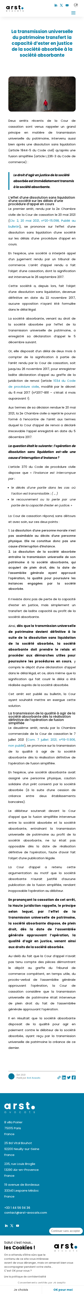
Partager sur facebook (74, 1077)
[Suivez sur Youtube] (67, 5)
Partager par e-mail (59, 1077)
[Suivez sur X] (61, 5)
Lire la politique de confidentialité (25, 1276)
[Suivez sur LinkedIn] (56, 5)
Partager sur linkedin (64, 1077)
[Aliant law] (76, 5)
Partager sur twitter (69, 1077)
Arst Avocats (33, 1077)
